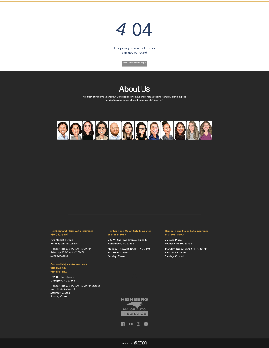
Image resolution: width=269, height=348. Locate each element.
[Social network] (122, 324)
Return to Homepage (134, 63)
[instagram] (138, 324)
